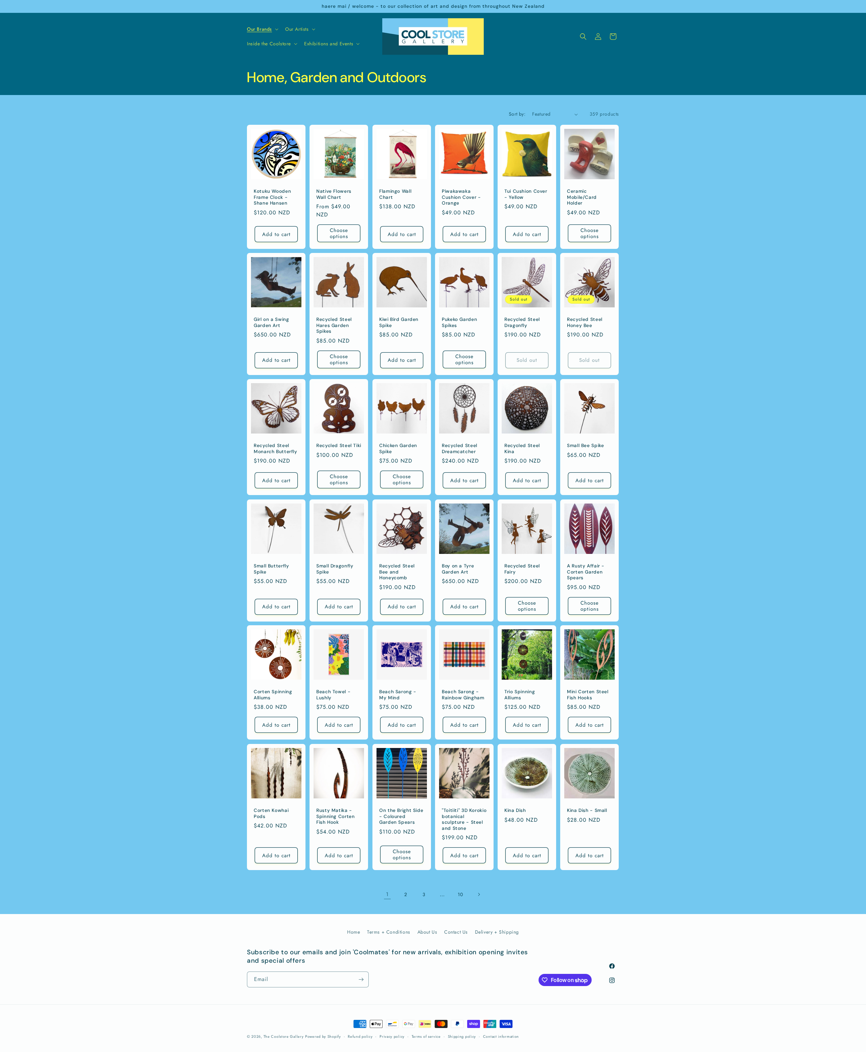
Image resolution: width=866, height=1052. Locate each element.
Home (353, 932)
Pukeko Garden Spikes (459, 323)
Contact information (501, 1036)
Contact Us (456, 932)
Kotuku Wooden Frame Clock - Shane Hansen (272, 197)
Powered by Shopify (323, 1036)
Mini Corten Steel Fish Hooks (588, 695)
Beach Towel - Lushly (333, 695)
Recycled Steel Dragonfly (522, 323)
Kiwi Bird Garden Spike (398, 323)
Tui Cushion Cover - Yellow (525, 194)
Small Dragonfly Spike (334, 569)
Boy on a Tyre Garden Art (458, 569)
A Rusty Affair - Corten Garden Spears (586, 572)
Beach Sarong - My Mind (397, 695)
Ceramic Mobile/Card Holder (582, 197)
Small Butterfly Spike (271, 569)
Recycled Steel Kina (522, 448)
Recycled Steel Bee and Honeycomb (397, 572)
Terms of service (426, 1036)
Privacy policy (392, 1036)
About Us (427, 932)
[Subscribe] (361, 979)
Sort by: (517, 114)
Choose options (339, 233)
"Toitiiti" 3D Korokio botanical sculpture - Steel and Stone (464, 819)
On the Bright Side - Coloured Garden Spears (401, 816)
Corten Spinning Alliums (273, 695)
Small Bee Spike (585, 445)
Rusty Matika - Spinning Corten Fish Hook (335, 816)
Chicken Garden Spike (398, 448)
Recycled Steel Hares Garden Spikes (334, 325)
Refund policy (360, 1036)
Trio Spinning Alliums (519, 695)
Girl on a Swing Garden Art (271, 323)
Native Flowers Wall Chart (333, 194)
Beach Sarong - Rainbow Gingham (463, 695)
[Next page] (478, 894)
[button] (262, 29)
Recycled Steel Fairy (522, 569)
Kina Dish (515, 810)
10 (460, 894)
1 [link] (387, 894)
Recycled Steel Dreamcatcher (459, 448)
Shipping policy (462, 1036)
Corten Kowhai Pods (271, 813)
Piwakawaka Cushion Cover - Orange (461, 197)
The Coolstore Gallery (284, 1036)
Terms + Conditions (388, 932)
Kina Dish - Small (587, 810)
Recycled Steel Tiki (338, 445)
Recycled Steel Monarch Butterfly (275, 448)
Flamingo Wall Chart (395, 194)
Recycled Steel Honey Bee (584, 323)
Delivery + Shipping (497, 932)
